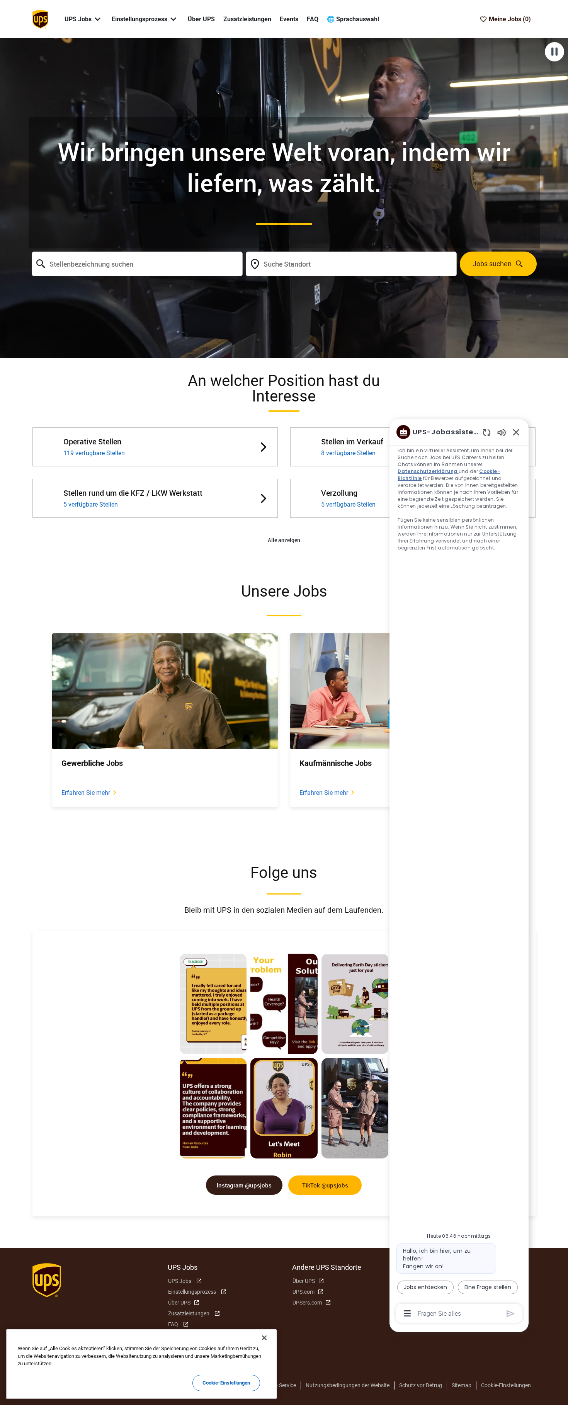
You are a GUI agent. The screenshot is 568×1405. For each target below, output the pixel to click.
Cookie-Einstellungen (506, 1385)
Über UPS (201, 19)
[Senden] (510, 1313)
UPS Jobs (179, 1281)
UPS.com (304, 1291)
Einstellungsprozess (192, 1291)
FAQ (312, 19)
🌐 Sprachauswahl (353, 19)
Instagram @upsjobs (244, 1185)
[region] (459, 872)
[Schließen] (264, 1337)
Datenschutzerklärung (428, 471)
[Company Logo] (40, 18)
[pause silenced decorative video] (554, 51)
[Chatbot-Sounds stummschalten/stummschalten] (501, 432)
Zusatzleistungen (247, 19)
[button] (284, 540)
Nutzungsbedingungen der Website (347, 1385)
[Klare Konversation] (486, 432)
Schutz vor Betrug (420, 1385)
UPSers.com (307, 1302)
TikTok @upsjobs (325, 1185)
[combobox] (137, 264)
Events (289, 19)
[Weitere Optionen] (407, 1313)
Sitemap (461, 1385)
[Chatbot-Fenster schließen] (516, 432)
